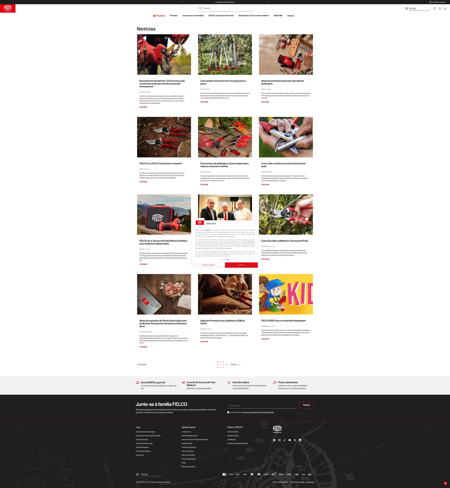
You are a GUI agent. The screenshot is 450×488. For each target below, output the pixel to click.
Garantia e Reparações (189, 436)
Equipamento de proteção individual (148, 436)
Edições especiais (142, 447)
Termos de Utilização (297, 482)
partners (208, 230)
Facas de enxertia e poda (144, 443)
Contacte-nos (186, 432)
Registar (306, 405)
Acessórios (140, 455)
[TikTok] (284, 440)
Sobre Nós (278, 15)
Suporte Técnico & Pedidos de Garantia (195, 439)
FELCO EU (146, 482)
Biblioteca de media (188, 467)
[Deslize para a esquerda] (182, 2)
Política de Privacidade (266, 412)
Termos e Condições (250, 412)
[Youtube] (290, 440)
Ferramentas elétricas (143, 451)
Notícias (290, 16)
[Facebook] (274, 440)
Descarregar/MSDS (189, 459)
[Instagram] (279, 440)
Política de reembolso (189, 447)
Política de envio (187, 443)
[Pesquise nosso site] (200, 8)
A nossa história (232, 432)
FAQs (184, 463)
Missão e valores (233, 436)
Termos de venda (187, 451)
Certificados (231, 439)
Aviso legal (310, 482)
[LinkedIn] (300, 440)
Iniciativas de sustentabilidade (237, 443)
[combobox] (227, 8)
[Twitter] (295, 440)
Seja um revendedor (188, 455)
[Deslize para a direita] (267, 2)
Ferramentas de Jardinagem (145, 432)
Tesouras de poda (142, 439)
